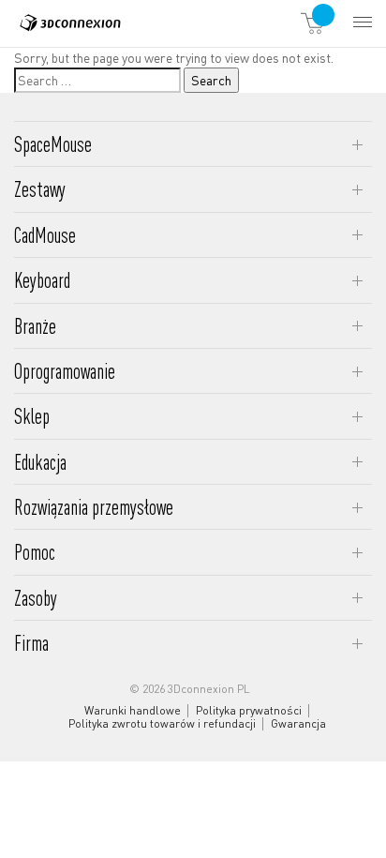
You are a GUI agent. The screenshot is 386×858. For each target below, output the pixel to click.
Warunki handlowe (132, 710)
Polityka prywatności (249, 710)
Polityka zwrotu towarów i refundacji (162, 723)
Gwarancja (298, 723)
